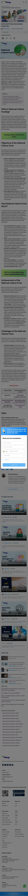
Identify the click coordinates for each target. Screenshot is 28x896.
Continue (13, 464)
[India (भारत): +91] (4, 451)
